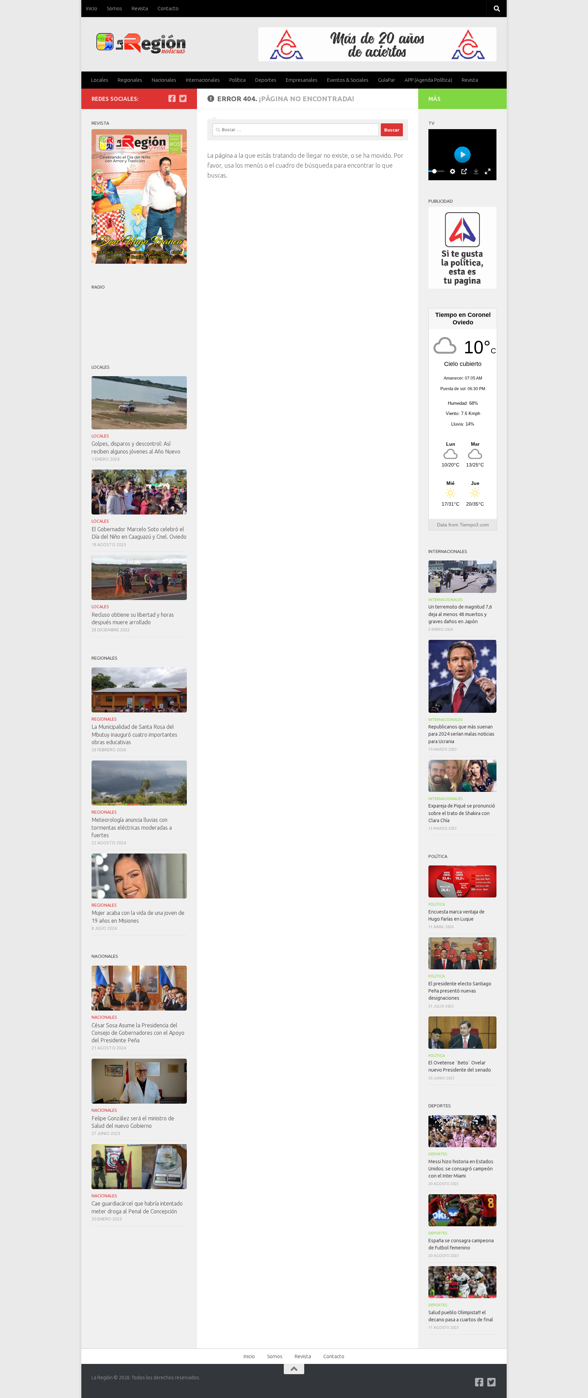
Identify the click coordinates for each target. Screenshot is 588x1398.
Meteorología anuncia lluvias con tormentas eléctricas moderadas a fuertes (132, 827)
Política (237, 80)
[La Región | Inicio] (141, 43)
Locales (99, 80)
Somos (114, 8)
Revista (140, 8)
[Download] (476, 171)
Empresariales (301, 80)
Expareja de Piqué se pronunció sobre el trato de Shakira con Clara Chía (461, 813)
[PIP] (464, 171)
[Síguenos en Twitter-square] (183, 98)
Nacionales (164, 80)
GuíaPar (386, 80)
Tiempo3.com (474, 524)
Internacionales (203, 80)
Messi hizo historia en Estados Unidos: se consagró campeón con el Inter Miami (460, 1169)
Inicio (91, 8)
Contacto (168, 8)
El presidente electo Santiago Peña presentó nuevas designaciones (459, 991)
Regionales (130, 80)
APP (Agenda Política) (428, 80)
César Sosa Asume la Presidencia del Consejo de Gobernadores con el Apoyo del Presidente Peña (138, 1032)
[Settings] (452, 171)
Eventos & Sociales (348, 80)
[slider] (434, 171)
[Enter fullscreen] (487, 171)
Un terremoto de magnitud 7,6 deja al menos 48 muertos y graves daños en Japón (460, 614)
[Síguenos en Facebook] (172, 98)
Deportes (265, 80)
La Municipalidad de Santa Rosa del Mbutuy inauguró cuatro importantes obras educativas (134, 734)
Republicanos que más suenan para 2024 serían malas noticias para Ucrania (461, 734)
